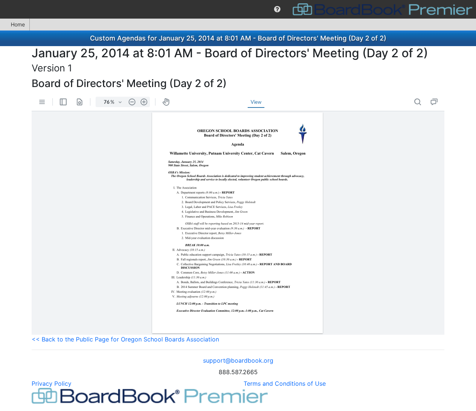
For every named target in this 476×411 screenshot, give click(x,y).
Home (18, 24)
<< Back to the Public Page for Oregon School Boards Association (125, 339)
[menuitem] (277, 9)
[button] (277, 9)
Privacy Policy (51, 383)
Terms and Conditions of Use (285, 383)
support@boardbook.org (238, 360)
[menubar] (238, 9)
